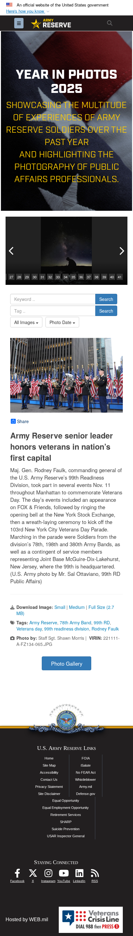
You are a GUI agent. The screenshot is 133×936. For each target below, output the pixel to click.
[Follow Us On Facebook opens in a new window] (17, 874)
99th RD (102, 622)
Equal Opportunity (65, 800)
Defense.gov (85, 794)
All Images (25, 322)
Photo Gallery (66, 663)
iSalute (86, 765)
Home (49, 758)
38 (96, 276)
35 (73, 276)
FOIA (86, 758)
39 (104, 276)
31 (42, 276)
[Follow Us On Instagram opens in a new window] (48, 874)
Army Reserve (43, 622)
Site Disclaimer (49, 794)
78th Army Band (75, 622)
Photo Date (61, 322)
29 (27, 276)
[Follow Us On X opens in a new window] (33, 874)
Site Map (49, 765)
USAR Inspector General (65, 836)
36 (81, 276)
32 (50, 276)
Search (106, 299)
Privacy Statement (49, 786)
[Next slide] (121, 251)
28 (19, 276)
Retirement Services (65, 815)
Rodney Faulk (105, 629)
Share (23, 421)
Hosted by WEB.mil (27, 919)
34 (65, 276)
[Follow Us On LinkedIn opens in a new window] (79, 874)
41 (120, 276)
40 (112, 276)
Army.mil (85, 786)
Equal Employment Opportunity (65, 807)
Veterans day (29, 629)
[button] (28, 11)
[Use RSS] (94, 874)
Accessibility (49, 772)
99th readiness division (66, 629)
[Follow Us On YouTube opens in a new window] (63, 874)
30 (34, 276)
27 (11, 276)
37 (89, 276)
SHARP (65, 822)
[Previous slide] (12, 251)
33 (58, 276)
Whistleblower (85, 779)
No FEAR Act (86, 772)
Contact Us (49, 779)
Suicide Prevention (65, 829)
